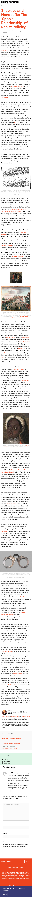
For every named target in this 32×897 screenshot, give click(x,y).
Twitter (6, 759)
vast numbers (26, 380)
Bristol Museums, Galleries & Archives (20, 317)
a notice (21, 161)
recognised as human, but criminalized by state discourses (14, 210)
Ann (5, 353)
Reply (9, 791)
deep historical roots (17, 86)
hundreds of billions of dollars (10, 685)
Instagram (7, 761)
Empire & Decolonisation (8, 746)
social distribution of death (13, 613)
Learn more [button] (5, 890)
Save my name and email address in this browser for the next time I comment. (15, 845)
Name (5, 825)
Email (5, 833)
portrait (16, 122)
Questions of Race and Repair (11, 743)
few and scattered (18, 256)
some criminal (11, 504)
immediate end (18, 674)
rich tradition (21, 665)
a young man (22, 348)
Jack (2, 357)
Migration (4, 736)
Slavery (3, 6)
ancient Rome (10, 337)
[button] (27, 2)
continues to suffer (19, 597)
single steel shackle (19, 369)
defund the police (6, 651)
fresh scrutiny (5, 50)
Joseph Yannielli (5, 716)
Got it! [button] (5, 894)
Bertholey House (6, 245)
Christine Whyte (15, 716)
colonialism (4, 97)
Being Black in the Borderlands (11, 738)
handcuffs (4, 531)
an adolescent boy (24, 342)
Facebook (7, 763)
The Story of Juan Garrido (10, 748)
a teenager (25, 337)
